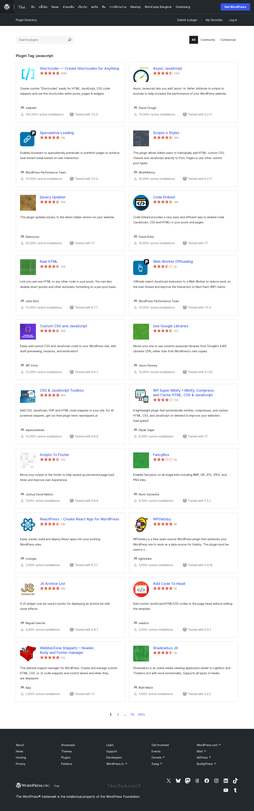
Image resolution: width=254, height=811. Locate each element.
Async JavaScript (167, 68)
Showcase (68, 745)
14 (132, 714)
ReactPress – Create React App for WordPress (79, 519)
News (19, 751)
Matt (201, 751)
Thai (56, 785)
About (20, 745)
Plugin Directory (26, 20)
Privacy (21, 763)
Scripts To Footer (54, 455)
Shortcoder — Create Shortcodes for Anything (79, 68)
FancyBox (161, 455)
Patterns (66, 763)
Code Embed (164, 197)
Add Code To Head (169, 584)
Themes (66, 751)
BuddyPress (206, 763)
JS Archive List (52, 584)
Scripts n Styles (166, 133)
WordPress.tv (116, 763)
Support (111, 751)
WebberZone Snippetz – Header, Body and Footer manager (67, 650)
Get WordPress (235, 7)
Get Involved (160, 745)
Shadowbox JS (165, 648)
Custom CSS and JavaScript (63, 326)
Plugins (65, 757)
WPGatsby (162, 519)
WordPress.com (209, 745)
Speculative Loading (57, 133)
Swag (157, 763)
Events (156, 751)
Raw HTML (49, 261)
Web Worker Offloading (173, 261)
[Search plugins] (70, 40)
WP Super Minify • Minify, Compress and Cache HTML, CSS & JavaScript (183, 392)
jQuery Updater (53, 197)
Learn (110, 745)
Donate (158, 757)
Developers (114, 757)
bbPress (204, 757)
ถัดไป (141, 714)
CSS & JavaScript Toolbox (62, 390)
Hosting (21, 757)
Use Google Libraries (170, 326)
